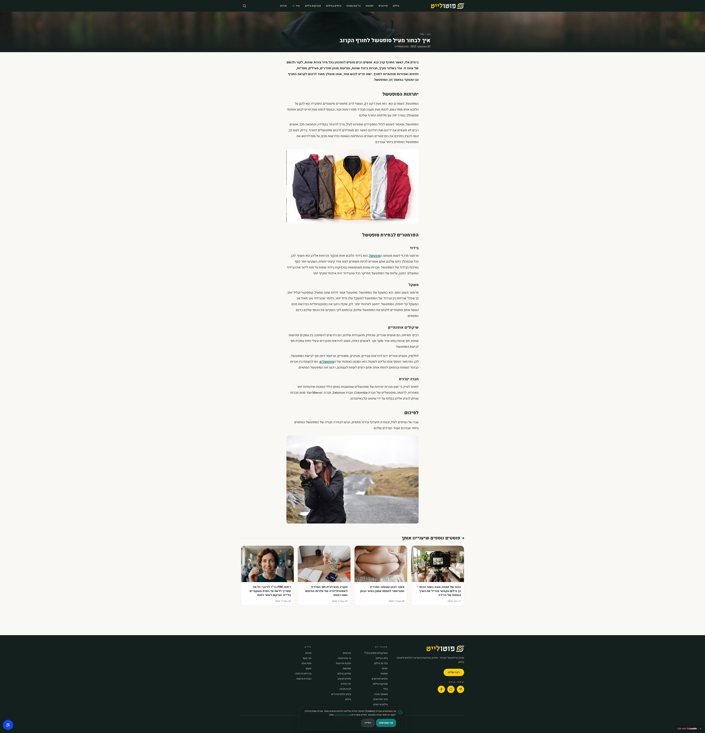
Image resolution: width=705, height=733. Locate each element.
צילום (396, 6)
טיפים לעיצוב (344, 679)
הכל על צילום (381, 663)
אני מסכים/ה (386, 723)
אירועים (383, 6)
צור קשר (306, 658)
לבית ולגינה (345, 689)
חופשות (347, 668)
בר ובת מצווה (344, 658)
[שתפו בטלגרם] (460, 689)
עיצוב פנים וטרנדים (341, 694)
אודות (283, 6)
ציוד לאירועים (380, 699)
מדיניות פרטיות (303, 674)
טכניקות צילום (313, 6)
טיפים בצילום (333, 6)
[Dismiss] (700, 728)
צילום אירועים (380, 704)
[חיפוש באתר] (244, 6)
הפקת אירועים (343, 663)
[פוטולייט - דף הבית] (447, 6)
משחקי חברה (381, 694)
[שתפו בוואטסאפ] (451, 689)
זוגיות (385, 668)
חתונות (369, 6)
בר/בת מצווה (353, 6)
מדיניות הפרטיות (341, 714)
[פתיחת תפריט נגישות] (8, 725)
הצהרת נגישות (304, 679)
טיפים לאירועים (380, 679)
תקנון (308, 668)
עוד (298, 6)
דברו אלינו (454, 672)
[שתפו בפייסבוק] (441, 689)
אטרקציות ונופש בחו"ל (376, 653)
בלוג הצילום (382, 658)
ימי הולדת (346, 684)
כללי (422, 34)
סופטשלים (326, 361)
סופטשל (375, 255)
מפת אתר (306, 663)
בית (428, 34)
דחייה (368, 723)
